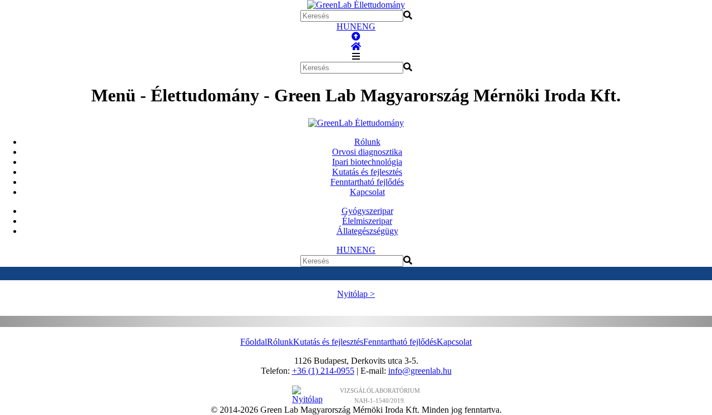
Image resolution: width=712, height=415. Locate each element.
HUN (347, 26)
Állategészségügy (367, 231)
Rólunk (367, 142)
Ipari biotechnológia (367, 162)
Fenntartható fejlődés (367, 182)
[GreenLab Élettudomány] (356, 4)
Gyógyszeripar (367, 211)
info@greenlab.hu (420, 370)
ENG (366, 26)
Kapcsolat (367, 192)
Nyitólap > (356, 294)
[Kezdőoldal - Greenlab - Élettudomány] (356, 46)
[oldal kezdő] (356, 36)
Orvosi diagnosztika (367, 152)
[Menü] (356, 56)
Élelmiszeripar (367, 221)
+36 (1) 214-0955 (323, 370)
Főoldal (253, 341)
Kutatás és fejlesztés (367, 172)
